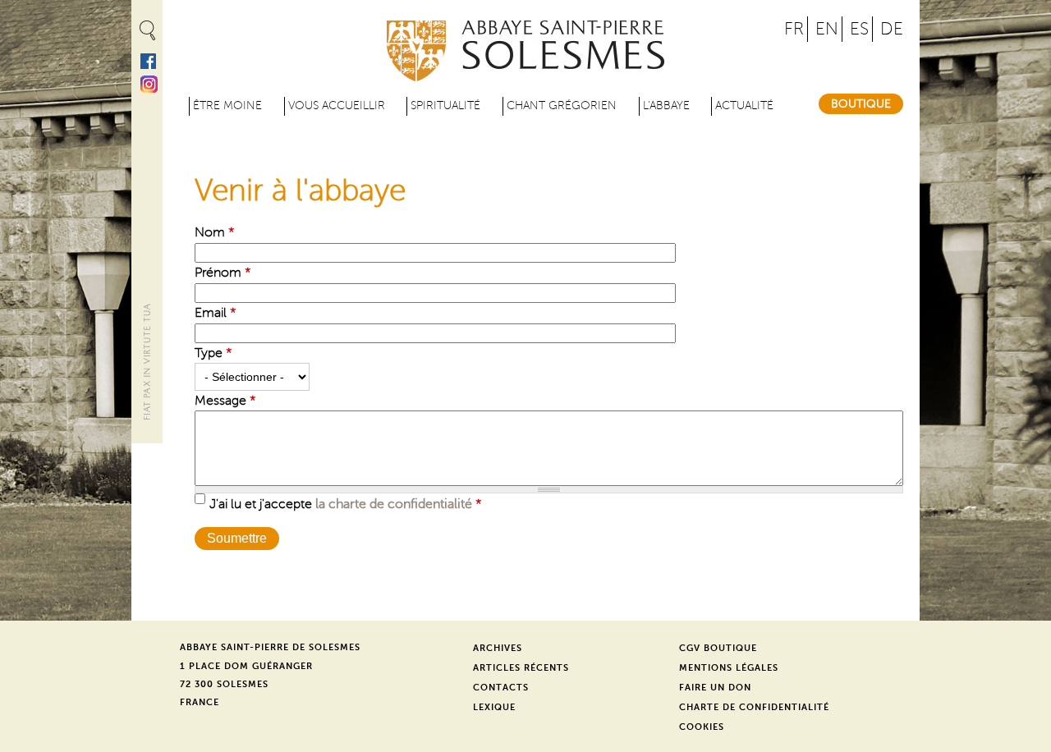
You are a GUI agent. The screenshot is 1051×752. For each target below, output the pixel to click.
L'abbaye (666, 105)
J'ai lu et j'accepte (345, 504)
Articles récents (521, 668)
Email (215, 312)
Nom (215, 232)
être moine (227, 105)
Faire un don (715, 687)
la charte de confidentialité (393, 504)
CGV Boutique (718, 648)
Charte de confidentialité (754, 707)
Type (213, 353)
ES (859, 29)
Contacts (501, 687)
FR (794, 29)
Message (225, 400)
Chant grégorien (562, 105)
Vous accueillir (336, 105)
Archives (497, 648)
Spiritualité (445, 105)
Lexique (494, 707)
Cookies (701, 727)
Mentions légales (728, 668)
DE (891, 29)
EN (826, 29)
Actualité (744, 105)
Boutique (861, 104)
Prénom (223, 272)
